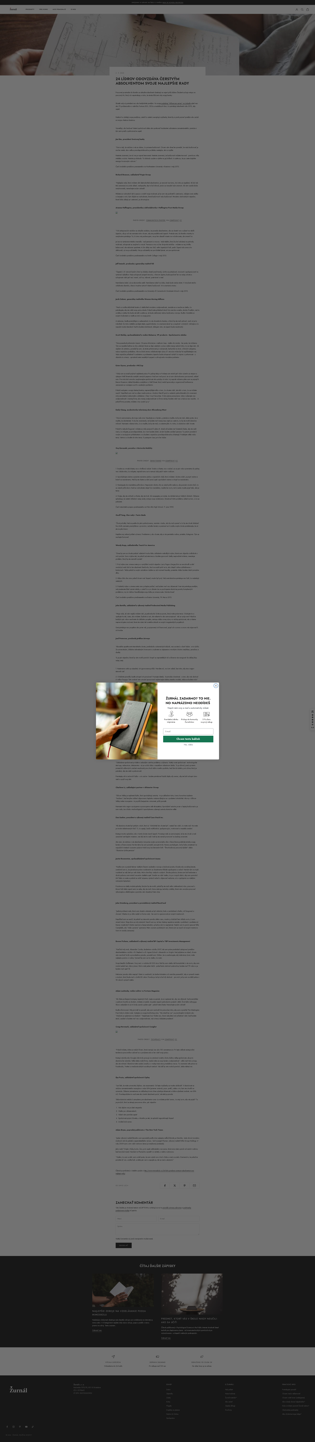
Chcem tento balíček (188, 739)
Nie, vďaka (188, 744)
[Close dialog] (216, 686)
